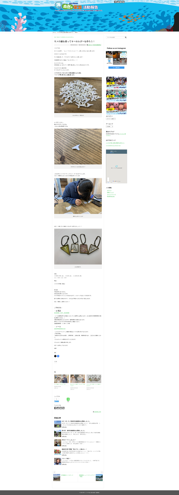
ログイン (109, 190)
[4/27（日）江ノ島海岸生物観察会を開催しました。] (57, 424)
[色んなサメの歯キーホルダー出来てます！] (77, 379)
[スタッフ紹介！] (57, 461)
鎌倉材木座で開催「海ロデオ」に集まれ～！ (74, 449)
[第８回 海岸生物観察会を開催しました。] (57, 433)
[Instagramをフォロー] (118, 2)
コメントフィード (111, 194)
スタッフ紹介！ (66, 458)
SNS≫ (76, 32)
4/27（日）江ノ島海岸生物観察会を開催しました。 (76, 421)
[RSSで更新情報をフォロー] (123, 2)
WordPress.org (110, 196)
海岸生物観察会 (97, 45)
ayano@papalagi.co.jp (59, 328)
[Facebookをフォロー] (115, 2)
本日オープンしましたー (69, 440)
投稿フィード (110, 192)
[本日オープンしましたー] (57, 442)
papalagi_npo (97, 411)
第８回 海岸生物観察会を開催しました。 (74, 430)
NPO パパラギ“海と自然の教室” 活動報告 (91, 492)
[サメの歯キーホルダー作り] (61, 379)
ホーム (54, 32)
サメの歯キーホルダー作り (60, 384)
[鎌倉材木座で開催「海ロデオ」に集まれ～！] (57, 452)
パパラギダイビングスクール (113, 145)
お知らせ (90, 45)
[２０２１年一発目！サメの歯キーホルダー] (93, 379)
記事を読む (64, 427)
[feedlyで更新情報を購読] (120, 2)
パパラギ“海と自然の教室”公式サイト (65, 32)
